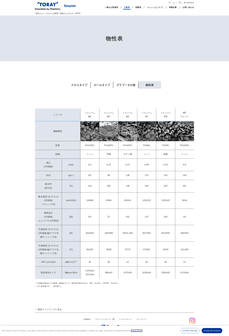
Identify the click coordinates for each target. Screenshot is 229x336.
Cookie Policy (136, 331)
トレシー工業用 (52, 13)
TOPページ (39, 13)
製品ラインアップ (67, 13)
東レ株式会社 (189, 3)
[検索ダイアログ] (180, 3)
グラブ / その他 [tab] (125, 85)
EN (173, 3)
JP (170, 3)
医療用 (138, 7)
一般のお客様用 (111, 7)
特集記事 (173, 7)
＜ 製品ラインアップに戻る (48, 309)
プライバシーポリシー (103, 319)
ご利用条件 (86, 319)
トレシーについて (155, 7)
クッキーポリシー (125, 319)
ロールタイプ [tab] (102, 85)
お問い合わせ (188, 7)
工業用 (127, 7)
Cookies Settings (190, 331)
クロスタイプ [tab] (79, 85)
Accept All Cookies (212, 331)
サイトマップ (142, 319)
